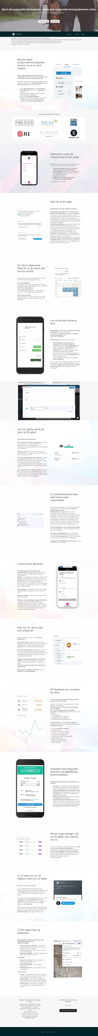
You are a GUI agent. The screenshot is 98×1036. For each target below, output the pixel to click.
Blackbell (52, 1032)
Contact (77, 34)
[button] (49, 41)
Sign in (83, 34)
